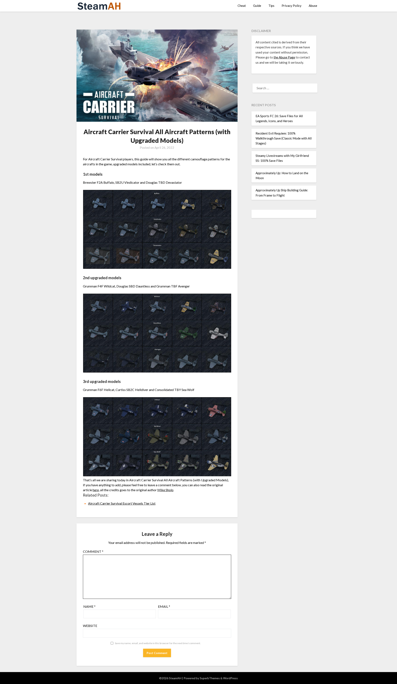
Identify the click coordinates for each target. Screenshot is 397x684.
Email (164, 606)
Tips (271, 5)
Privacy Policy (291, 5)
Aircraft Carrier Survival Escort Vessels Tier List (121, 503)
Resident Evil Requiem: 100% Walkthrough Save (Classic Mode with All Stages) (284, 138)
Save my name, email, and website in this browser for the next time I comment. (158, 643)
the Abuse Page (284, 57)
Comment (93, 551)
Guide (257, 5)
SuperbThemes (210, 678)
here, (96, 490)
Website (90, 626)
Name (89, 606)
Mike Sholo (165, 490)
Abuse (313, 5)
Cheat (242, 5)
